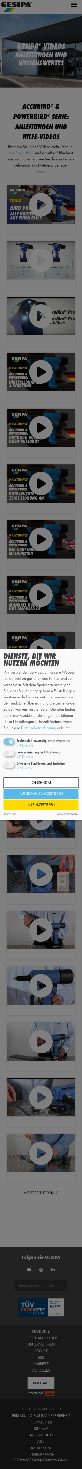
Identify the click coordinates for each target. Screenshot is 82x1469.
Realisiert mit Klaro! (67, 814)
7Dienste (25, 756)
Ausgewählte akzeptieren (41, 794)
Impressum (9, 814)
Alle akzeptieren (41, 805)
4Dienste (25, 745)
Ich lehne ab (41, 782)
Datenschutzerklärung (38, 727)
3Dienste (25, 768)
